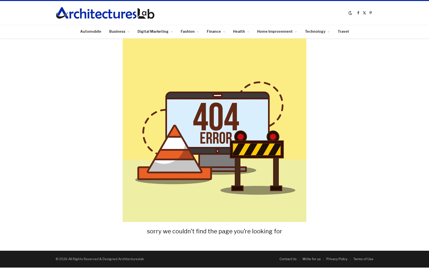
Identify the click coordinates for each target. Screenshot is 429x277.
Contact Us (288, 259)
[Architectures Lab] (105, 12)
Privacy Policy (337, 259)
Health (239, 31)
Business (117, 31)
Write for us (311, 259)
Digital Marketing (153, 31)
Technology (315, 31)
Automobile (90, 31)
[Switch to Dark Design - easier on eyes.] (350, 13)
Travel (343, 31)
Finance (214, 31)
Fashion (188, 31)
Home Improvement (275, 31)
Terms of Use (363, 259)
